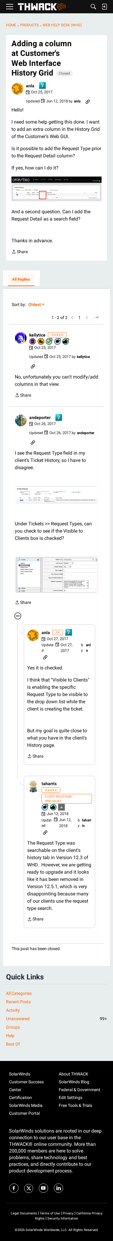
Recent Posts (18, 1001)
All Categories (19, 993)
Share (19, 252)
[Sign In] (104, 6)
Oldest (35, 305)
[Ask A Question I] (42, 86)
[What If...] (61, 808)
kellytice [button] (37, 335)
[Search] (93, 6)
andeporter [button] (40, 417)
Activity (13, 1010)
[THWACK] (42, 7)
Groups (13, 1027)
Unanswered (56, 1018)
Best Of (13, 1044)
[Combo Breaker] (41, 342)
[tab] (21, 279)
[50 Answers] (49, 342)
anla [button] (30, 85)
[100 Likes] (66, 342)
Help (10, 1035)
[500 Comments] (57, 342)
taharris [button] (49, 783)
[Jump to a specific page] (96, 317)
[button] (17, 89)
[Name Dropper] (32, 342)
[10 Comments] (45, 808)
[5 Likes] (53, 808)
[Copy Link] (87, 101)
